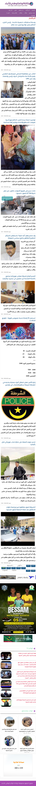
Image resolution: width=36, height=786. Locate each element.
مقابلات (20, 12)
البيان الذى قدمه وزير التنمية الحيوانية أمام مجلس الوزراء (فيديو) (26, 701)
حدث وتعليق (21, 10)
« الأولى (19, 565)
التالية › (14, 570)
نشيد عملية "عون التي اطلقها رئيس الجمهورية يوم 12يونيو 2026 (27, 692)
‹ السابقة (10, 565)
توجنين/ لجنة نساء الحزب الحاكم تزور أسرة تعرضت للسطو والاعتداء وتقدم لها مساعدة (19, 121)
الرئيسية (33, 10)
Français (33, 15)
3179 (23, 568)
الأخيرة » (5, 570)
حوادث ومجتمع (32, 12)
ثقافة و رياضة (14, 12)
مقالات (25, 12)
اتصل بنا (8, 12)
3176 (8, 568)
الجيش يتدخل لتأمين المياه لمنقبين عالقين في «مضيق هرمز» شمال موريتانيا (27, 731)
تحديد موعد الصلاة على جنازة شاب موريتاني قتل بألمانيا (18, 443)
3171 (33, 566)
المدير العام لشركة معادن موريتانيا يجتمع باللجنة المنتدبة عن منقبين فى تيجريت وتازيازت (18, 278)
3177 (13, 568)
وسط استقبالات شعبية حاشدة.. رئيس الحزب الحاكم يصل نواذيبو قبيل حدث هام (18, 24)
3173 (28, 570)
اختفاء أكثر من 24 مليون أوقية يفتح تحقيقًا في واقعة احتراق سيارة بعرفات (27, 750)
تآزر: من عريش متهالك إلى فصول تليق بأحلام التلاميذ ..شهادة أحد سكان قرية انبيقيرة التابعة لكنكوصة (27, 664)
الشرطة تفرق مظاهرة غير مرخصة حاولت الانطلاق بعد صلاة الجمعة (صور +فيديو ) (20, 509)
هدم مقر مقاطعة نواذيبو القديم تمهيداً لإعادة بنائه (9, 730)
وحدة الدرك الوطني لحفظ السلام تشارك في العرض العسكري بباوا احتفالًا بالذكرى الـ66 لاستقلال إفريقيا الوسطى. (26, 684)
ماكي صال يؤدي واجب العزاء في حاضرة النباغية (9, 749)
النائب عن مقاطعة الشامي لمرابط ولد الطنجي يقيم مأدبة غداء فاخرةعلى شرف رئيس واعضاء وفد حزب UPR (18, 76)
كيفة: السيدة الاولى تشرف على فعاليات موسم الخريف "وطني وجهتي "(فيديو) (27, 654)
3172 (28, 566)
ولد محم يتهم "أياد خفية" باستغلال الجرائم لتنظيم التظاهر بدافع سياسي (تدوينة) (20, 237)
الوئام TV (29, 648)
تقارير (15, 10)
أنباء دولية (10, 10)
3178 (18, 568)
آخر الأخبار (28, 10)
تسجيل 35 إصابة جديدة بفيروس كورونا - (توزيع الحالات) (18, 319)
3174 (33, 570)
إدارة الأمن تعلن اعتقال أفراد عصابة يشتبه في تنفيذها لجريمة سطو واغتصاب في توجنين (19, 384)
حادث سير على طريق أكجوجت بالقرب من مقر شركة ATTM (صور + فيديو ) (19, 192)
